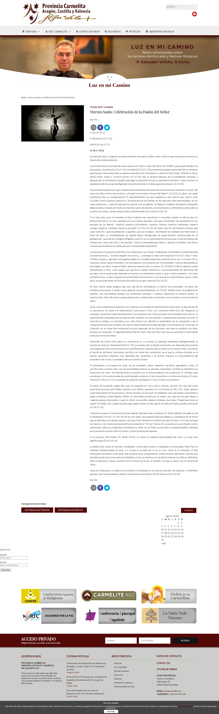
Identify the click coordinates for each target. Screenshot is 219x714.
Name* (3, 554)
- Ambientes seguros (123, 682)
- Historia (117, 663)
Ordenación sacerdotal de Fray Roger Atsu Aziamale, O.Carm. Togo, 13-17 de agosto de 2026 (86, 666)
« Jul (163, 543)
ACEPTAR (111, 712)
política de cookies (185, 706)
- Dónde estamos (121, 671)
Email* (3, 562)
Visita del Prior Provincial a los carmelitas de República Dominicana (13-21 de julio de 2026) (86, 679)
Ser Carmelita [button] (58, 31)
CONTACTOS (163, 663)
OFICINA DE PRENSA (167, 669)
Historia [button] (31, 31)
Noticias (134, 31)
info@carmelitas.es (173, 691)
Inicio (24, 97)
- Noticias (117, 678)
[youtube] (194, 14)
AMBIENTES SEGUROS (161, 31)
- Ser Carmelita (120, 667)
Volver (189, 510)
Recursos (114, 31)
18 (165, 532)
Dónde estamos (89, 31)
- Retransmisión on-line (124, 686)
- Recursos (118, 675)
